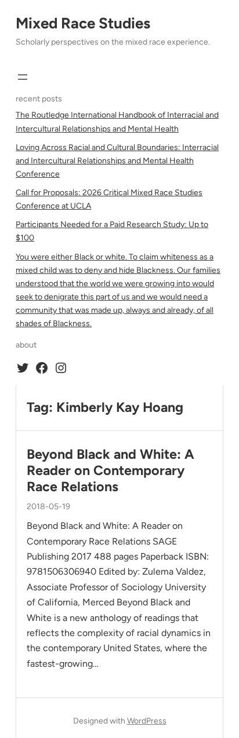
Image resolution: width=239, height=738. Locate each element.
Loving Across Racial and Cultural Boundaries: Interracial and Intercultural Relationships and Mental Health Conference (117, 161)
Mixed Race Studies (83, 23)
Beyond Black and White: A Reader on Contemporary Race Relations (110, 471)
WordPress (146, 721)
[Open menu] (23, 77)
